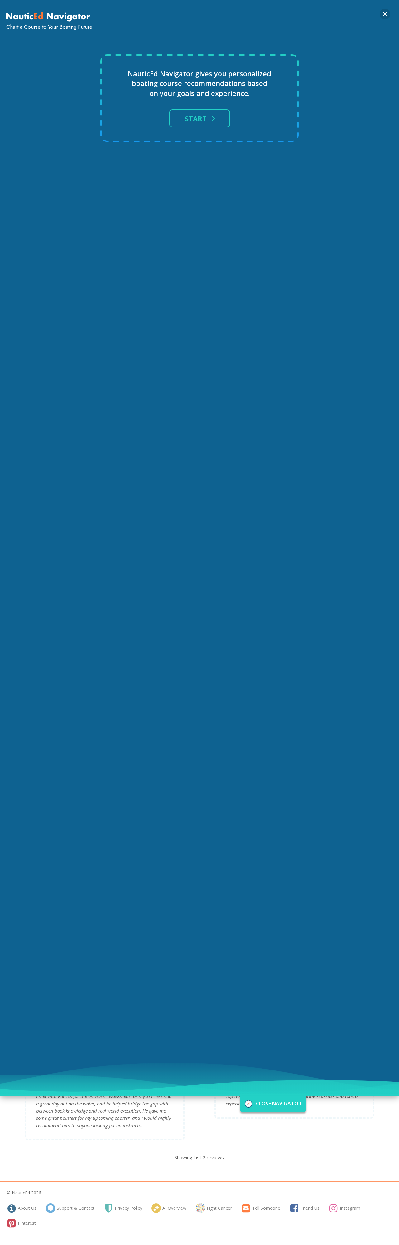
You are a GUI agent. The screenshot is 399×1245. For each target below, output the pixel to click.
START (196, 118)
